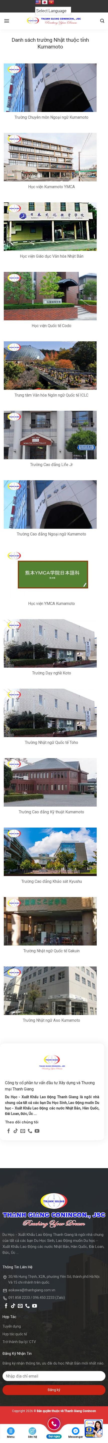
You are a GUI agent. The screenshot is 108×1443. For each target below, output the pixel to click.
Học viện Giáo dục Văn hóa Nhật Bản (51, 256)
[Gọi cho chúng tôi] (30, 1131)
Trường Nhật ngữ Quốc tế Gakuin (51, 951)
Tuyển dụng (12, 1326)
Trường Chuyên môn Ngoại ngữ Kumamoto (51, 117)
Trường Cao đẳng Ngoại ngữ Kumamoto (51, 534)
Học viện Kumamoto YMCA (51, 186)
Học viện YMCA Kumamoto (51, 603)
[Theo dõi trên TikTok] (15, 1131)
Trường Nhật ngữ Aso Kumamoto (51, 1020)
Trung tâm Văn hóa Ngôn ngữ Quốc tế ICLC (51, 395)
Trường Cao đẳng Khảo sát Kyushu (51, 881)
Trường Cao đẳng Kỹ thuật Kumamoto (51, 812)
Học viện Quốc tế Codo (51, 325)
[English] (38, 2)
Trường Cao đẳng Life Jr (51, 464)
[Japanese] (45, 2)
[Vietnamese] (51, 2)
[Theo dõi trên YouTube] (37, 1131)
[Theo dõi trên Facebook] (8, 1131)
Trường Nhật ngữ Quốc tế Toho (51, 742)
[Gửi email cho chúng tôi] (22, 1131)
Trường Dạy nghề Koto (51, 673)
